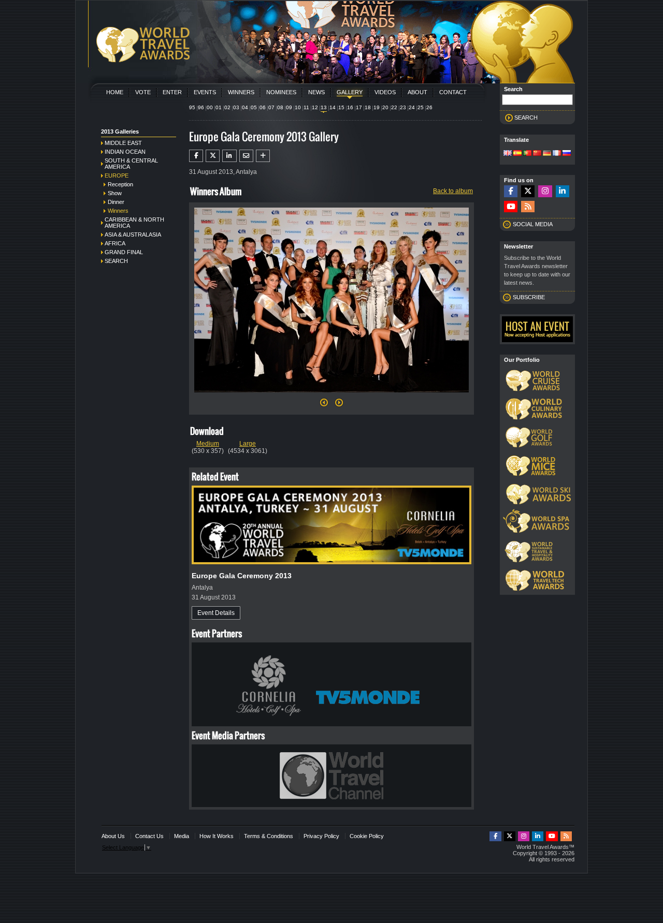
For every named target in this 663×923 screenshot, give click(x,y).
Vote (143, 92)
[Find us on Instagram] (545, 191)
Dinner (116, 202)
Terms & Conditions (268, 836)
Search (116, 261)
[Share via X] (212, 156)
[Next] (331, 395)
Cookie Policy (367, 836)
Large (247, 443)
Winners (241, 92)
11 (306, 107)
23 (403, 107)
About (417, 92)
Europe (116, 175)
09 (289, 107)
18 (368, 107)
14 (332, 107)
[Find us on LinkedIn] (562, 191)
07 (271, 107)
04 (245, 107)
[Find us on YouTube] (510, 207)
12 (315, 107)
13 (324, 107)
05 (254, 107)
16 (350, 107)
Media (181, 836)
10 (298, 107)
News (316, 92)
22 (394, 107)
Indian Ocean (125, 152)
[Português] (527, 153)
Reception (120, 184)
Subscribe (529, 297)
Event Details (216, 613)
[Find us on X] (528, 191)
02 (227, 107)
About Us (113, 836)
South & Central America (131, 163)
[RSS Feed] (528, 207)
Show (115, 193)
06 (263, 107)
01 (218, 107)
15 (341, 107)
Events (205, 92)
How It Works (216, 836)
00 (210, 107)
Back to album (453, 191)
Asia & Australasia (133, 234)
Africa (115, 243)
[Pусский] (567, 153)
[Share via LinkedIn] (229, 156)
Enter (172, 92)
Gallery (350, 92)
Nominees (281, 92)
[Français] (557, 153)
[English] (507, 153)
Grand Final (124, 252)
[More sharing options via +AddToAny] (262, 156)
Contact (453, 92)
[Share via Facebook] (196, 156)
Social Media (533, 224)
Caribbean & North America (134, 222)
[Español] (517, 153)
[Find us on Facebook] (510, 191)
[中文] (537, 153)
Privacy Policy (321, 836)
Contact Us (149, 836)
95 (192, 107)
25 (420, 107)
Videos (385, 92)
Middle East (123, 143)
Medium (207, 443)
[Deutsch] (547, 153)
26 (429, 107)
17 (359, 107)
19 (376, 107)
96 (201, 107)
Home (114, 92)
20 (385, 107)
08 (280, 107)
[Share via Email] (246, 156)
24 (412, 107)
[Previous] (324, 405)
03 (236, 107)
